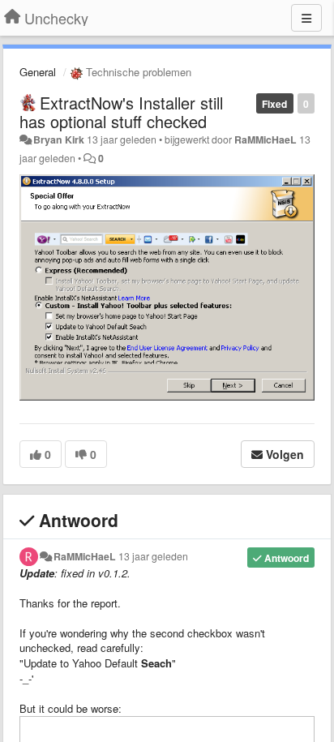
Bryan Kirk (58, 139)
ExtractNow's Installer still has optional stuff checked (121, 112)
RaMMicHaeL (265, 139)
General (37, 71)
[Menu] (306, 18)
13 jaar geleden (153, 556)
